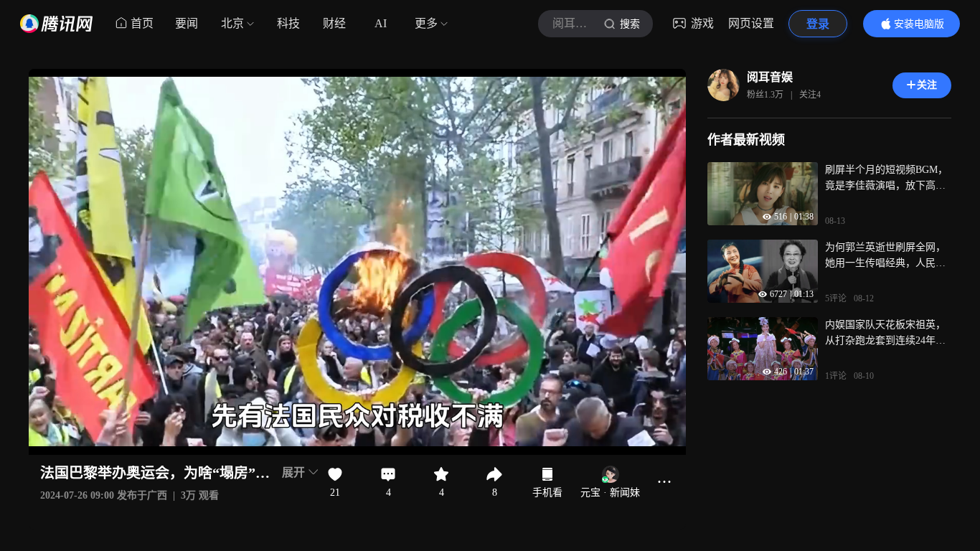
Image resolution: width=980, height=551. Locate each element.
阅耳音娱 (770, 77)
